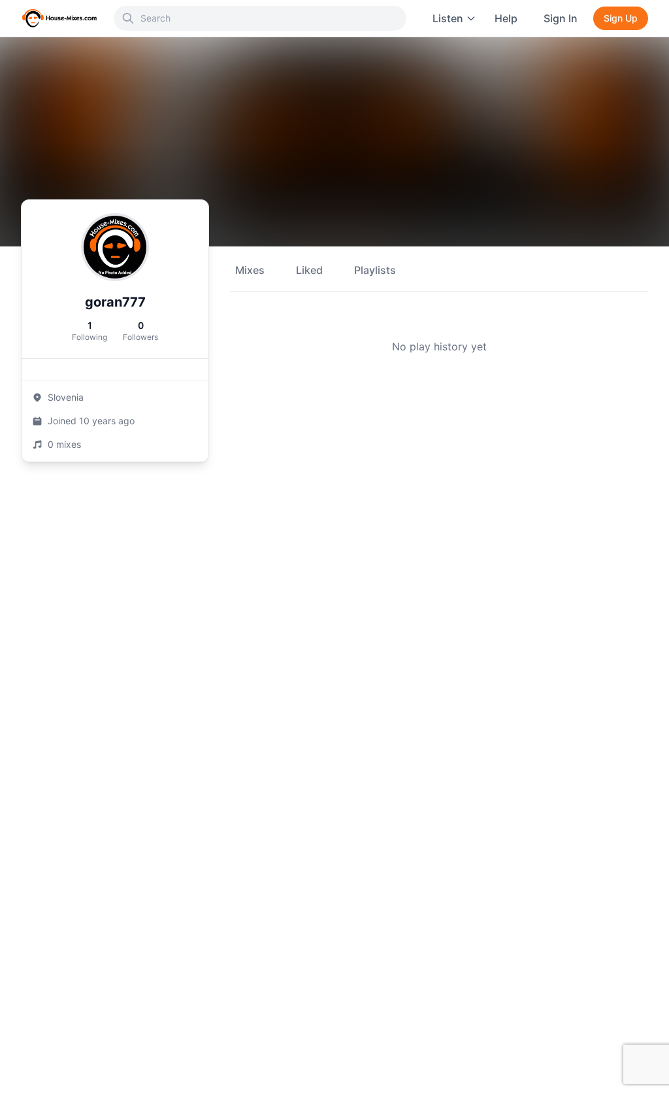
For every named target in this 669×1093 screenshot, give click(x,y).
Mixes (250, 270)
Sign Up (621, 18)
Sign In (561, 18)
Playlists (375, 270)
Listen (447, 18)
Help (506, 18)
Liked (309, 270)
